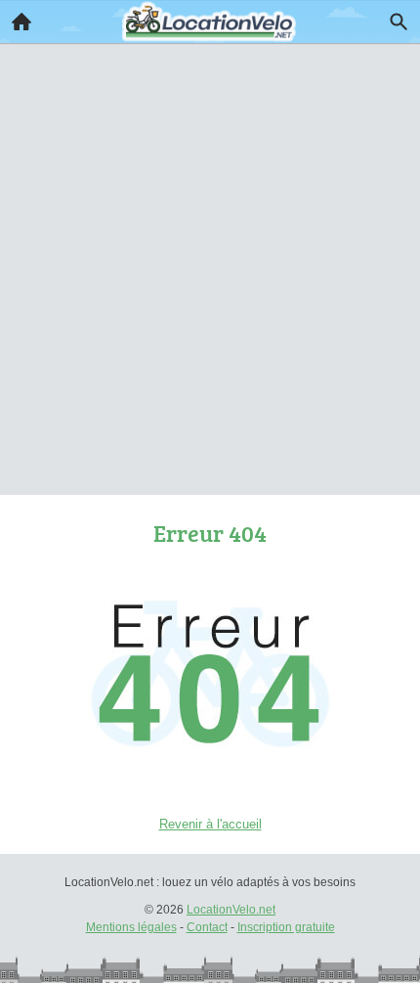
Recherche (398, 21)
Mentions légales (131, 927)
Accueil (21, 21)
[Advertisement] (210, 241)
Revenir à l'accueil (210, 824)
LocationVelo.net (231, 909)
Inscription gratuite (286, 927)
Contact (207, 927)
